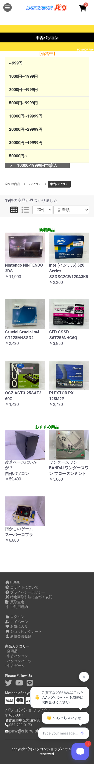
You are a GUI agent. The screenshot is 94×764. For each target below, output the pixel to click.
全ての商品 (12, 184)
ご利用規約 (19, 607)
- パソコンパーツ (18, 661)
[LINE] (30, 683)
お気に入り (19, 626)
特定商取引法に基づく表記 (31, 597)
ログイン (17, 617)
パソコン (35, 184)
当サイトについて (24, 587)
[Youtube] (19, 683)
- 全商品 (11, 651)
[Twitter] (8, 683)
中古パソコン (59, 184)
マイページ (19, 622)
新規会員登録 (20, 636)
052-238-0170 (20, 725)
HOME (15, 582)
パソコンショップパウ (27, 709)
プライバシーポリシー (27, 592)
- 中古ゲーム (15, 666)
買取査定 (17, 602)
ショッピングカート (26, 631)
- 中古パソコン (16, 656)
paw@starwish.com (29, 730)
